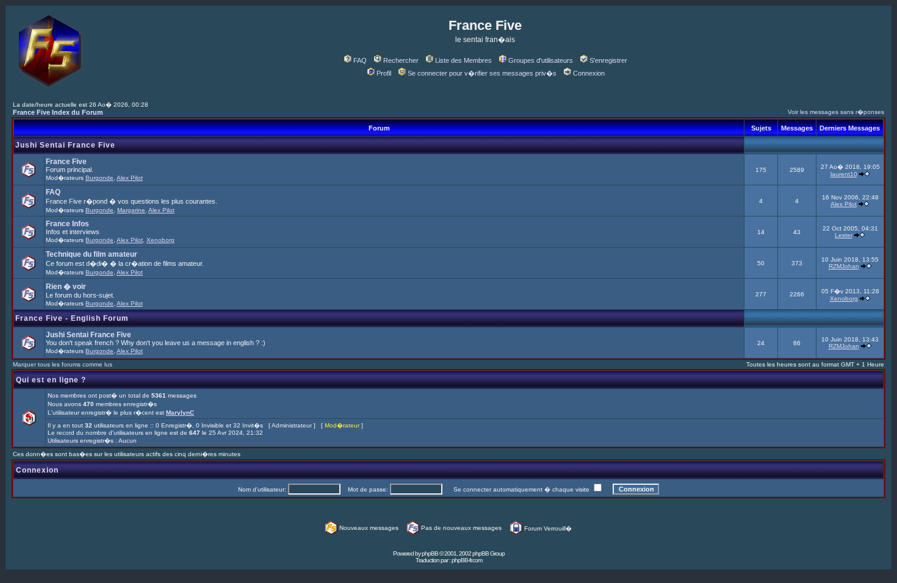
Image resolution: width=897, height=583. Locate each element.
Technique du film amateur (91, 254)
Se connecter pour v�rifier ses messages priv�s (482, 73)
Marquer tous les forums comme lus (62, 364)
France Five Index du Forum (58, 112)
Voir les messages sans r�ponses (836, 112)
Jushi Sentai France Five (65, 145)
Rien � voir (66, 286)
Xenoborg (160, 240)
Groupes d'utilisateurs (540, 60)
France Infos (67, 224)
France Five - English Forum (72, 318)
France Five (66, 161)
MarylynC (180, 412)
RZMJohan (844, 266)
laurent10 (843, 174)
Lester (843, 235)
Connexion (589, 73)
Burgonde (99, 177)
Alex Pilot (130, 177)
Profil (383, 73)
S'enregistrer (608, 60)
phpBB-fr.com (467, 560)
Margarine (131, 210)
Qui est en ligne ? (51, 380)
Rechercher (401, 60)
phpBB (430, 553)
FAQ (360, 60)
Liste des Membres (463, 60)
